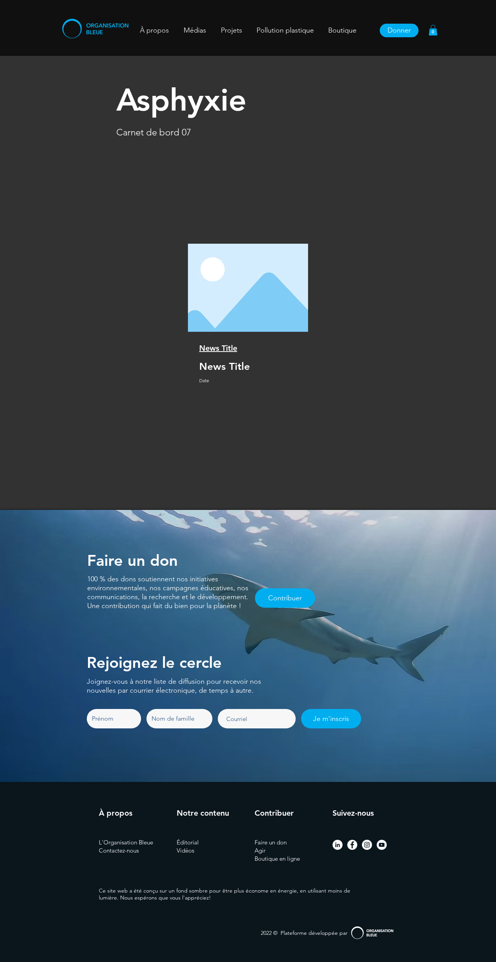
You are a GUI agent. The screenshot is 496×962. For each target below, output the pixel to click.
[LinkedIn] (337, 845)
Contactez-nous (119, 850)
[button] (231, 30)
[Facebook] (352, 845)
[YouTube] (382, 845)
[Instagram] (367, 845)
